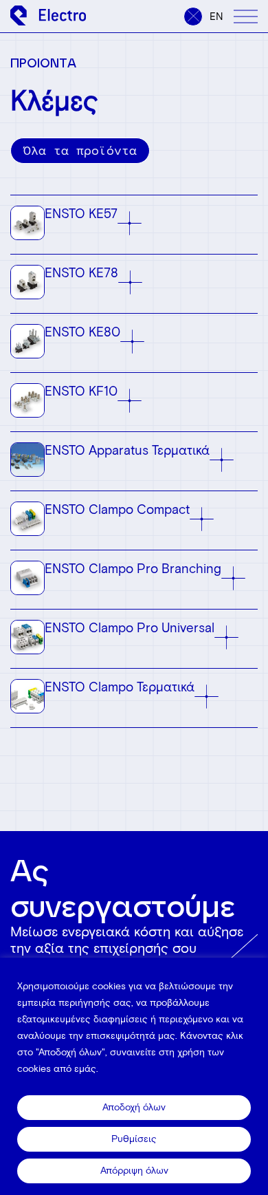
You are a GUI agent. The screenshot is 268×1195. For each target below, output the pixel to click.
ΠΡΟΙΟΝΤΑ (43, 62)
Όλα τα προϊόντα (80, 150)
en (216, 16)
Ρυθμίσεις (134, 1139)
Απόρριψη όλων (134, 1170)
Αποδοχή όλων (134, 1107)
